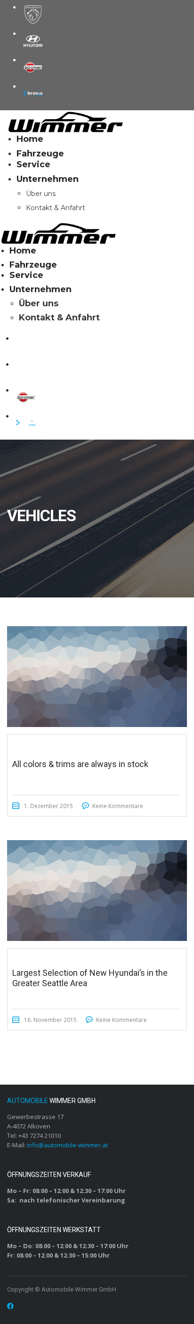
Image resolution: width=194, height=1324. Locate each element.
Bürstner (33, 67)
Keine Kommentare (117, 806)
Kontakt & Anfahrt (55, 208)
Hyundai (33, 41)
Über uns (41, 193)
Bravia (33, 93)
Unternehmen (47, 179)
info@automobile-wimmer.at (67, 1145)
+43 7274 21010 (39, 1135)
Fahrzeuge (40, 153)
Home (29, 139)
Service (33, 164)
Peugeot (33, 14)
